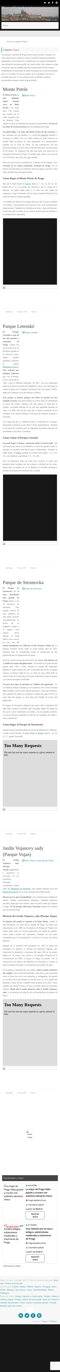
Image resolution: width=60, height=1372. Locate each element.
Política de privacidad (20, 1319)
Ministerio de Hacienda (14, 914)
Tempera (43, 1357)
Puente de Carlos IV (11, 917)
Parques (37, 328)
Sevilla (4, 1326)
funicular (7, 145)
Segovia (40, 1322)
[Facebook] (53, 3)
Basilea (25, 1322)
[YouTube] (45, 3)
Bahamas (12, 1326)
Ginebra (17, 1322)
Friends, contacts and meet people (42, 1335)
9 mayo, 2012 (23, 596)
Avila (57, 1322)
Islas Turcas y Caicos (26, 1326)
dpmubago (10, 328)
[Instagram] (57, 3)
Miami (54, 1326)
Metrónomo (8, 392)
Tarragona (49, 1322)
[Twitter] (49, 3)
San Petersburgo (43, 1326)
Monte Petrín (12, 92)
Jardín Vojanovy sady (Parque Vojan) (29, 880)
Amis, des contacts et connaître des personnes (20, 1338)
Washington (5, 1329)
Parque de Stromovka (18, 611)
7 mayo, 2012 (23, 1129)
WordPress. (53, 1357)
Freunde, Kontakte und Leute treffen (34, 1342)
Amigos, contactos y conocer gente (32, 1332)
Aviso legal (4, 1319)
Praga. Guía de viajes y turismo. (20, 8)
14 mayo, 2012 (23, 328)
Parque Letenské (15, 342)
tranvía (29, 196)
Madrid (33, 1322)
